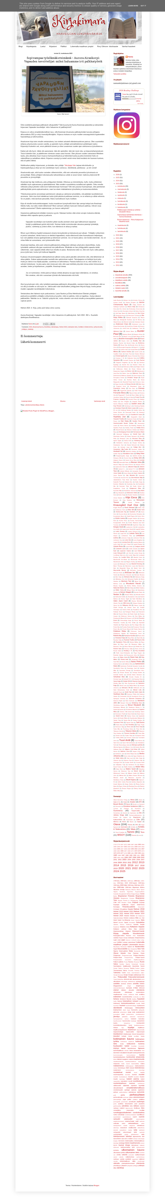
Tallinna (120, 968)
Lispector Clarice (125, 551)
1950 (132, 849)
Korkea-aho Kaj (121, 512)
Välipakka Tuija (120, 764)
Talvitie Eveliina (137, 720)
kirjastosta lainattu (121, 275)
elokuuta (121, 198)
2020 (118, 241)
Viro (143, 975)
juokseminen (130, 1014)
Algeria (115, 891)
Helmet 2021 (139, 911)
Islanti (119, 920)
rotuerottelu (130, 1110)
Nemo (124, 821)
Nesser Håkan (129, 594)
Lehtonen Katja (126, 538)
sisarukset (123, 1127)
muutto (115, 1079)
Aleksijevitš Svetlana (126, 319)
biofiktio (142, 983)
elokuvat (141, 988)
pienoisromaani (138, 1097)
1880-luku (137, 881)
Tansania (126, 968)
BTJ (140, 802)
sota (135, 1130)
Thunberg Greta (128, 729)
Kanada (136, 924)
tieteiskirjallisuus (139, 1141)
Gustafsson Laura (136, 414)
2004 (129, 860)
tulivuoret (116, 1147)
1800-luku (123, 881)
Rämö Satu (134, 657)
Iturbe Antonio (129, 464)
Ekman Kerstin (131, 384)
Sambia (121, 964)
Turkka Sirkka (120, 737)
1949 (128, 849)
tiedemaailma (129, 1141)
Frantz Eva (138, 397)
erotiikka (141, 994)
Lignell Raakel (138, 544)
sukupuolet (116, 1132)
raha (131, 1106)
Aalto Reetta (117, 300)
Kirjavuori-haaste (138, 931)
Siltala (133, 829)
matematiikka (135, 1063)
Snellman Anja (118, 694)
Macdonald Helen (136, 559)
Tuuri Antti (124, 740)
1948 (125, 849)
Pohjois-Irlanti (117, 957)
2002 (120, 860)
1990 (134, 855)
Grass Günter (117, 412)
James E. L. (122, 469)
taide (142, 1134)
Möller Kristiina (140, 588)
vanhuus (116, 1159)
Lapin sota (116, 940)
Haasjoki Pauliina (118, 419)
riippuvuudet (129, 1108)
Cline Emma (140, 356)
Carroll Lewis (138, 351)
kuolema (141, 1044)
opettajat (127, 1090)
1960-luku (137, 885)
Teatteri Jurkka (139, 968)
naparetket (116, 1081)
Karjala (142, 924)
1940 (139, 846)
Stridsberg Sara (137, 703)
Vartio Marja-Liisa (132, 753)
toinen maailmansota (132, 1143)
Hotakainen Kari (118, 445)
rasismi (142, 1106)
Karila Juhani (137, 486)
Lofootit (133, 940)
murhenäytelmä (118, 1074)
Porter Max (116, 627)
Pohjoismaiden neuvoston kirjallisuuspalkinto (128, 959)
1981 (132, 853)
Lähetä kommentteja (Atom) (34, 405)
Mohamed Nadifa (133, 579)
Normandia (137, 951)
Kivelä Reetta (133, 502)
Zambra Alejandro (136, 782)
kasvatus (141, 1019)
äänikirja (30, 329)
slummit (115, 1130)
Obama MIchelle (136, 601)
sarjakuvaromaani (118, 1121)
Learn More (133, 6)
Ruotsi (142, 962)
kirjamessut (132, 1030)
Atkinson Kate (117, 331)
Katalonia (116, 927)
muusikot (136, 1077)
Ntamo (132, 821)
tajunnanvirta (137, 1136)
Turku (128, 972)
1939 (135, 846)
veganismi (135, 1159)
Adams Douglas (131, 302)
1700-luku (116, 881)
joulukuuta (121, 186)
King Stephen (127, 500)
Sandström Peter (118, 668)
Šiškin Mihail (117, 790)
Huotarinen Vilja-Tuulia (120, 449)
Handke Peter (137, 421)
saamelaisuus (127, 1117)
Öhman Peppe (126, 788)
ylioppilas (130, 1165)
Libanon (128, 940)
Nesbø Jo (117, 594)
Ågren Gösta (123, 786)
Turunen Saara (131, 737)
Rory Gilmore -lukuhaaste (107, 46)
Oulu (129, 953)
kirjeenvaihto (130, 1032)
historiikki (141, 1001)
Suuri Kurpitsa (120, 832)
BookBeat (47, 327)
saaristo (141, 1117)
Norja (131, 951)
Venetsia (120, 975)
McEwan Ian (130, 572)
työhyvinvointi (98, 327)
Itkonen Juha (136, 462)
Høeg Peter (140, 453)
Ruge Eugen (138, 653)
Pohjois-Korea (129, 957)
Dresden (123, 902)
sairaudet (116, 1119)
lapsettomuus (132, 1048)
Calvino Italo (124, 349)
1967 (125, 851)
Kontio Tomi (141, 509)
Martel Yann (138, 568)
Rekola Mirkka (134, 642)
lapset (123, 1048)
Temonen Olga (119, 726)
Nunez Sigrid (125, 599)
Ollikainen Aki (126, 605)
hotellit (138, 1003)
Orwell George (118, 607)
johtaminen (123, 1012)
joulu (133, 1012)
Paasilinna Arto (137, 609)
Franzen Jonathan (119, 399)
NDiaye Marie (131, 590)
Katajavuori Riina (135, 488)
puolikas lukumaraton (125, 1103)
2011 (129, 862)
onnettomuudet (118, 1090)
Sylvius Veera (131, 716)
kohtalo (124, 1036)
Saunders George (125, 670)
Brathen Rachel (118, 343)
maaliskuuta (122, 225)
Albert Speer (140, 889)
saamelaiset (117, 1117)
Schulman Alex (119, 677)
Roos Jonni (138, 648)
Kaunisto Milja (117, 490)
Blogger (96, 1185)
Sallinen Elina (129, 664)
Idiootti (125, 813)
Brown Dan (124, 345)
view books (140, 103)
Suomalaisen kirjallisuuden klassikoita (126, 966)
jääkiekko (125, 1016)
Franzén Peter (132, 399)
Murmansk (124, 946)
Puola (126, 962)
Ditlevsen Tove (137, 373)
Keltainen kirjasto (137, 927)
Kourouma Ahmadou (136, 514)
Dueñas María (131, 379)
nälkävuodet (117, 1085)
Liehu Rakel (127, 544)
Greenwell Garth (130, 412)
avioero (129, 983)
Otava (116, 824)
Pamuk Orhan (123, 614)
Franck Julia (129, 397)
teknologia (141, 1138)
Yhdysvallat (122, 977)
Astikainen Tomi (137, 328)
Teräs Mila (116, 729)
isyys (128, 1010)
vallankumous (130, 1157)
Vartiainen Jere (119, 753)
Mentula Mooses (139, 575)
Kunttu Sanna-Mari (136, 520)
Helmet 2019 (118, 911)
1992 (142, 855)
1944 (115, 849)
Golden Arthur (138, 410)
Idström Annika (137, 455)
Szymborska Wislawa (136, 718)
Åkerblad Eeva (133, 786)
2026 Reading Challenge (129, 90)
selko (142, 1123)
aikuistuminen (137, 979)
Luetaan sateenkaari (128, 942)
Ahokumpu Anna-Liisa (135, 309)
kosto (142, 1036)
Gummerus (118, 811)
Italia (142, 920)
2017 (118, 250)
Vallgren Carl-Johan (131, 749)
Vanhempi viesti (99, 401)
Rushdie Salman (118, 655)
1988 (127, 855)
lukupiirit (130, 1052)
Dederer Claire (137, 364)
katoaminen (140, 1021)
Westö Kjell (137, 771)
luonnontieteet (131, 1055)
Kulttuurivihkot (117, 819)
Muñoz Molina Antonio (134, 586)
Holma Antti (127, 440)
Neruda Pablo (138, 592)
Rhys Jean (124, 644)
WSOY (121, 835)
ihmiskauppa (129, 1008)
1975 (115, 853)
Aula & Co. (116, 802)
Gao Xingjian (125, 401)
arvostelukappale (121, 278)
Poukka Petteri (126, 627)
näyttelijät (141, 1085)
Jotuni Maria (127, 473)
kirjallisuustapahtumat (120, 1030)
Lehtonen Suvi (117, 540)
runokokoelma (138, 1112)
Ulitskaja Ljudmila (136, 745)
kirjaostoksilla (140, 1030)
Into (140, 813)
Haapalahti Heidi (136, 417)
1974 (142, 851)
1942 (142, 846)
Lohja (138, 940)
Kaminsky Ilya (131, 484)
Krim (134, 935)
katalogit (133, 1021)
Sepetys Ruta (138, 679)
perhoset (126, 1097)
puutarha (141, 1103)
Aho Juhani (122, 309)
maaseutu (116, 1063)
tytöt (133, 1147)
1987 (123, 855)
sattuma (142, 1121)
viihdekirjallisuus (125, 1161)
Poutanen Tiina (137, 627)
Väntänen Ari (132, 764)
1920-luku (141, 883)
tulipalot (142, 1145)
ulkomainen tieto (132, 1152)
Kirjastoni (53, 46)
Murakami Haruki (133, 583)
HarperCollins (135, 810)
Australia (116, 894)
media (115, 1068)
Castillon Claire (117, 354)
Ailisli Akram (131, 313)
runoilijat (141, 1110)
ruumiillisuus (140, 1114)
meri (127, 1068)
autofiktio (116, 984)
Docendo (118, 806)
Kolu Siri (131, 510)
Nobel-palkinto (123, 951)
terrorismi (121, 1141)
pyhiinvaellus (117, 1106)
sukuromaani (127, 1132)
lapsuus (141, 1048)
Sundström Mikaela (131, 709)
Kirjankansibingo (118, 931)
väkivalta (116, 1163)
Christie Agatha (120, 356)
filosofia (129, 999)
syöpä (126, 1134)
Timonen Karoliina (129, 733)
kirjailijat (131, 1027)
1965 (121, 851)
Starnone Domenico (135, 698)
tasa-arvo (125, 1138)
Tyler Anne (116, 742)
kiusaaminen (140, 1034)
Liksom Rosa (118, 546)
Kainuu (122, 924)
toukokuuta (122, 207)
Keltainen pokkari (119, 929)
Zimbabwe (120, 979)
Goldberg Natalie (126, 410)
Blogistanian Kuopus (127, 898)
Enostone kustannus (130, 806)
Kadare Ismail (137, 479)
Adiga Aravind (137, 304)
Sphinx (142, 829)
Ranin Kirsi (141, 635)
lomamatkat (137, 1050)
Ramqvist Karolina (129, 635)
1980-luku (120, 887)
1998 (134, 857)
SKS (136, 824)
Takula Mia (127, 720)
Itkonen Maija (117, 464)
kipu (123, 1027)
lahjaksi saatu (120, 288)
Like (138, 819)
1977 (121, 853)
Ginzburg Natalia (139, 406)
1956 (139, 849)
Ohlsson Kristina (137, 603)
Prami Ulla (116, 629)
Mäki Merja (130, 588)
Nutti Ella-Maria (137, 599)
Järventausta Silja (136, 477)
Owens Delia (126, 609)
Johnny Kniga (118, 815)
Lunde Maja (132, 555)
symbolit (142, 1132)
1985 (115, 855)
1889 (139, 844)
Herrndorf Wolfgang (123, 434)
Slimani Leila (137, 690)
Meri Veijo (118, 577)
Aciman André (117, 302)
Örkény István (138, 788)
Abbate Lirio (127, 300)
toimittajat (122, 1143)
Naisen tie (130, 946)
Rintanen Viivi (117, 646)
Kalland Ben (128, 482)
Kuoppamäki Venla (119, 522)
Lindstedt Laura (121, 548)
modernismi (117, 1070)
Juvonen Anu (125, 477)
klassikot (116, 1036)
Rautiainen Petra (121, 642)
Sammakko (124, 827)
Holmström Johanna (122, 442)
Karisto (115, 817)
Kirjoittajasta (31, 46)
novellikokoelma (138, 1081)
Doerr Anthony (138, 375)
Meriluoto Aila (128, 577)
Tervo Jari (130, 726)
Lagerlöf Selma (139, 529)
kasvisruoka (126, 1021)
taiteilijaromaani (119, 1136)
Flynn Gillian (135, 395)
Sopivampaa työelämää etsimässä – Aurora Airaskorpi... (130, 215)
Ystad (115, 979)
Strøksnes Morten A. (135, 707)
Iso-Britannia (126, 920)
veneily (115, 1161)
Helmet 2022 (118, 913)
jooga (129, 1012)
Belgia (133, 894)
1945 (118, 849)
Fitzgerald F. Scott (123, 395)
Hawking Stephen (136, 425)
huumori (122, 1005)
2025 (118, 177)
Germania (138, 808)
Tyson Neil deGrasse (128, 742)
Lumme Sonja (138, 553)
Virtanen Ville (138, 760)
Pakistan (135, 953)
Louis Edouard (118, 553)
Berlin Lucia (127, 336)
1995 (122, 857)
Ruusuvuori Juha (131, 655)
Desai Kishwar (136, 369)
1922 (125, 846)
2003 (124, 859)
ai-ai (140, 835)
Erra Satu (132, 388)
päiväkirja (125, 1106)
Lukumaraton (133, 944)
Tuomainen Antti (139, 735)
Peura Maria (138, 620)
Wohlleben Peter (118, 780)
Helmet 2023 (63, 327)
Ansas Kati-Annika (118, 326)
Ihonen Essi (127, 458)
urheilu (119, 1154)
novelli (130, 1081)
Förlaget (126, 808)
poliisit (129, 1099)
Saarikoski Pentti (137, 659)
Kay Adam (141, 490)
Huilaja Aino (137, 447)
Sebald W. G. (128, 679)
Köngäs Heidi (118, 527)
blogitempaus (140, 986)
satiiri (137, 1121)
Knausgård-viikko (118, 935)
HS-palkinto (123, 909)
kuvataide (141, 1046)
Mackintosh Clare (118, 561)
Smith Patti (128, 692)
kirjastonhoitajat (118, 1032)
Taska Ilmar (119, 724)
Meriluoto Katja (139, 577)
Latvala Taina (134, 533)
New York (141, 949)
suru (135, 1132)
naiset (142, 1079)
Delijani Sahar (140, 366)
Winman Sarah (118, 777)
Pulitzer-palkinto (118, 962)
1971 (132, 851)
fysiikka (134, 999)
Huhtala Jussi (125, 447)
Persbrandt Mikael (118, 618)
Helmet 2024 (139, 913)
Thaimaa (136, 970)
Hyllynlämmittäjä (118, 918)
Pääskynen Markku (119, 633)
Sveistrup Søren (139, 711)
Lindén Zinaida (133, 548)
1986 (119, 855)
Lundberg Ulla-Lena (119, 555)
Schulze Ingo (117, 679)
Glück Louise (132, 408)
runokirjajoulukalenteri (122, 1112)
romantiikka (117, 1110)
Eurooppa (116, 907)
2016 (118, 253)
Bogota (120, 900)
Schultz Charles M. (135, 677)
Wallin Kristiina (128, 767)
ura (114, 1154)
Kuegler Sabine (132, 518)
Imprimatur (133, 813)
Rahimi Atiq (117, 635)
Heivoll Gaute (120, 429)
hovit (142, 1003)
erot (136, 994)
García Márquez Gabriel (120, 403)
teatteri (130, 1138)
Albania (133, 889)
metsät (132, 1068)
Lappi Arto (123, 533)
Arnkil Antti (126, 328)
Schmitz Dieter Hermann (134, 674)
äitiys (115, 1168)
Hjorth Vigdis (117, 440)
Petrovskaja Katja (125, 620)
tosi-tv (115, 1145)
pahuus (115, 1092)
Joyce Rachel (117, 475)
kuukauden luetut (121, 1046)
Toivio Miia (141, 733)
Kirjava (125, 817)
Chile (115, 902)
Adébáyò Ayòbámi (119, 306)
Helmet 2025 (118, 916)
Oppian (139, 821)
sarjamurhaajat (129, 1121)
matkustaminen (139, 1066)
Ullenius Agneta (118, 747)
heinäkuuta (122, 201)
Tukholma (116, 973)
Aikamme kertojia (119, 889)
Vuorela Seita (140, 762)
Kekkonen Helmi (132, 492)
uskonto (124, 1155)
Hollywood (141, 915)
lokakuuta (121, 192)
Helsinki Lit (133, 915)
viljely (133, 1161)
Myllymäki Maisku (119, 588)
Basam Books (118, 804)
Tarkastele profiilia (119, 74)
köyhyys (116, 1048)
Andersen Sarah (139, 322)
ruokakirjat (121, 1114)
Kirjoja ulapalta (121, 933)
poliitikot (135, 1099)
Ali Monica (138, 319)
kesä (130, 1025)
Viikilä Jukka (120, 758)
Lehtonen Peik (137, 538)
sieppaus (132, 1125)
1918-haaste (133, 883)
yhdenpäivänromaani (128, 1163)
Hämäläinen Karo (128, 453)
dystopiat (129, 988)
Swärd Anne (120, 716)
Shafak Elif (126, 681)
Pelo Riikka (138, 616)
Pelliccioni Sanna (126, 616)
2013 (118, 262)
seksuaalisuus (133, 1123)
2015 (118, 256)
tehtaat (135, 1138)
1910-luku (120, 883)
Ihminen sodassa (129, 918)
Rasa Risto (131, 638)
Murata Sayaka (118, 586)
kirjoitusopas (127, 1034)
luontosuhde (130, 1057)
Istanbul (137, 920)
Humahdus (116, 813)
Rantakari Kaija (120, 638)
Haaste (130, 909)
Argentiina (130, 891)
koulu (122, 1044)
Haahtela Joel (119, 417)
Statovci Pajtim (117, 700)
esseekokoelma (127, 997)
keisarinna (127, 1023)
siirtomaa (116, 1127)
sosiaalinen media (126, 1130)
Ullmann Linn (129, 747)
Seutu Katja (117, 681)
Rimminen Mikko (136, 644)
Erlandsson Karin (135, 386)
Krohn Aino (141, 516)
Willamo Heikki (132, 773)
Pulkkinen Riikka (119, 631)
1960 (115, 851)
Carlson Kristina (126, 351)
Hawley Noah (129, 427)
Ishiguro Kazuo (118, 460)
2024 (118, 181)
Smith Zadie (138, 692)
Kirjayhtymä (137, 817)
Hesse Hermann (132, 436)
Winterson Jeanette (134, 777)
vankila (122, 1159)
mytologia (122, 1079)
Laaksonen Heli (130, 527)
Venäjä (125, 975)
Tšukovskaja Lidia (124, 745)
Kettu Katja (121, 495)
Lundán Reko (125, 557)
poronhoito (124, 1101)
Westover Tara (125, 771)
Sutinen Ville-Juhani (126, 711)
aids (131, 979)
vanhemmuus (140, 1157)
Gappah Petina (137, 401)
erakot (125, 994)
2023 (118, 184)
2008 (115, 863)
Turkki (124, 972)
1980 (128, 853)
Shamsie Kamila (137, 681)
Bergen (137, 894)
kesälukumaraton (139, 1025)
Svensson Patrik (120, 714)
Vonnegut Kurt (117, 762)
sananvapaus (140, 1119)
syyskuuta (121, 195)
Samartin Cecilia (137, 666)
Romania (136, 962)
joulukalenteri (140, 1012)
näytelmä (134, 1085)
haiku (115, 1001)
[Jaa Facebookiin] (51, 324)
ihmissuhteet (139, 1008)
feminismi (123, 999)
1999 (138, 857)
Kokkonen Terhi (120, 509)
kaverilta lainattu (121, 291)
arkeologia (124, 981)
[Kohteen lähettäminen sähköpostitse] (44, 324)
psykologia (140, 1102)
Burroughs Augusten (125, 347)
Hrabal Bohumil (132, 445)
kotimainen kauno (123, 1038)
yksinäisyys (117, 1165)
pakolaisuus (132, 1092)
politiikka (141, 1099)
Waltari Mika (139, 767)
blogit (129, 986)
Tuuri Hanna (138, 740)
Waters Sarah (131, 769)
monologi (141, 1070)
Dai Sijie (133, 362)
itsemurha (134, 1010)
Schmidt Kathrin (118, 674)
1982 (135, 853)
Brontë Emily (131, 343)
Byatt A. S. (137, 347)
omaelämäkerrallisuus (135, 1088)
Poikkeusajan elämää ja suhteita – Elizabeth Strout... (129, 211)
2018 (118, 247)
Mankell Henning (136, 564)
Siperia (128, 964)
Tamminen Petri (118, 722)
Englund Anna (121, 386)
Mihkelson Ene (120, 579)
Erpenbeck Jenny (119, 388)
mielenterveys (139, 1068)
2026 (118, 174)
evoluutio (136, 997)
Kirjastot (128, 931)
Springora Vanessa (119, 698)
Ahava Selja (131, 306)
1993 (115, 857)
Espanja (141, 902)
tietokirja (115, 1143)
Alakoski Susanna (131, 317)
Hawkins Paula (117, 427)
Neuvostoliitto (122, 949)
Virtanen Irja (117, 760)
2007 (142, 860)
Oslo (142, 951)
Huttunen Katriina (131, 451)
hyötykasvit (140, 1005)
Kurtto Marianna (133, 522)
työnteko (116, 1150)
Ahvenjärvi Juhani (127, 311)
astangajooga (140, 981)
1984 (142, 853)
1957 (142, 849)
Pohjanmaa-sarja (127, 955)
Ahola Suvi (116, 311)
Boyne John (125, 341)
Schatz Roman (124, 672)
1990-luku (128, 887)
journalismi (116, 1014)
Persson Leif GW (131, 618)
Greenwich (141, 907)
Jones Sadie (117, 473)
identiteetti (117, 1008)
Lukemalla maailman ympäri (81, 46)
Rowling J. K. (128, 650)
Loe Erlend (138, 551)
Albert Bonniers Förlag (120, 800)
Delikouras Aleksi (121, 369)
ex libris (141, 997)
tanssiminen (117, 1138)
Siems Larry (123, 685)
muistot (128, 1072)
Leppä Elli (116, 542)
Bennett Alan (117, 336)
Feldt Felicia (138, 390)
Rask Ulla (139, 638)
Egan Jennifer (120, 384)
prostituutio (132, 1101)
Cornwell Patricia (128, 360)
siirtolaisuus (140, 1125)
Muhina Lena (117, 583)
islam (124, 1010)
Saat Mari (116, 661)
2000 (142, 857)
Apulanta (122, 891)
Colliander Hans (132, 358)
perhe (123, 1095)
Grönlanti (116, 909)
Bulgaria (141, 900)
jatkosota (116, 1012)
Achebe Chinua (137, 300)
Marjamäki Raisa (125, 568)
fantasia (116, 999)
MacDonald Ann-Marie (120, 559)
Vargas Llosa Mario (138, 751)
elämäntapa (54, 327)
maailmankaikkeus (130, 1061)
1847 (121, 844)
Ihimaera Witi (117, 458)
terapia (115, 1141)
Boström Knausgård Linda (128, 339)
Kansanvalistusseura (135, 815)
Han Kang (125, 421)
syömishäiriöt (117, 1134)
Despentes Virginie (119, 371)
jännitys (116, 1016)
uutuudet (131, 1154)
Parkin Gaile (133, 614)
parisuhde (140, 1092)
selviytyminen (117, 1125)
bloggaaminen (117, 986)
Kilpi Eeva (131, 497)
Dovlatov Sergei (132, 377)
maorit (128, 1063)
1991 (138, 855)
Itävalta (121, 922)
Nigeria (115, 951)
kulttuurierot (131, 1044)
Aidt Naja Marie (120, 313)
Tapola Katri (129, 722)
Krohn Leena (120, 518)
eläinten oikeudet (127, 990)
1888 (135, 844)
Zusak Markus (117, 784)
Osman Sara (131, 607)
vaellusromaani (139, 1154)
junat (123, 1014)
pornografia (116, 1101)
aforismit (126, 979)
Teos (142, 832)
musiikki (141, 1074)
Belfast (129, 894)
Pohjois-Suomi (139, 957)
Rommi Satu (117, 648)
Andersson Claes (122, 324)
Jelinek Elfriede (124, 471)
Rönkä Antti (124, 659)
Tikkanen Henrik (118, 731)
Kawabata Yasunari (130, 490)
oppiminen (141, 1090)
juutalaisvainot (140, 1014)
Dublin (129, 902)
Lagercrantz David (127, 529)
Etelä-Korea (140, 904)
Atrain (140, 800)
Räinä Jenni (123, 657)
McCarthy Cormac (136, 570)
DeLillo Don (125, 364)
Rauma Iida (140, 640)
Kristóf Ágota (131, 516)
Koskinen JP (134, 512)
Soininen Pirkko (132, 694)
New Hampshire (132, 949)
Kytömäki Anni (125, 525)
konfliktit (136, 1036)
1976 (118, 853)
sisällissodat (132, 1127)
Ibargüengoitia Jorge (122, 455)
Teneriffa (130, 970)
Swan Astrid (131, 714)
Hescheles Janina (118, 436)
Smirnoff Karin (117, 692)
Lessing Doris (126, 542)
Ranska (130, 962)
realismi (122, 1108)
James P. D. (132, 469)
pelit (114, 1095)
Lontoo (119, 942)
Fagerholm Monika (125, 390)
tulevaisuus (134, 1145)
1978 (125, 853)
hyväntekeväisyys (131, 1005)
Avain (125, 802)
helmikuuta (122, 228)
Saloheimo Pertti (125, 666)
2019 (118, 244)
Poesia (130, 824)
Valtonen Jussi (125, 751)
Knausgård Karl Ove (125, 505)
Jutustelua (140, 922)
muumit (130, 1077)
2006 (138, 860)
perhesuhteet (137, 1094)
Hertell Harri (137, 434)
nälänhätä (126, 1085)
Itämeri (115, 922)
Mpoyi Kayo (138, 581)
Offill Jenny (126, 603)
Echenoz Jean (139, 382)
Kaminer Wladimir (118, 484)
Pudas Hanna (138, 629)
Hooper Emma (137, 442)
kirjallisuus (141, 1027)
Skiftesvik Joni (137, 687)
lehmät (127, 1050)
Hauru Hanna (124, 425)
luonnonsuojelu (118, 1055)
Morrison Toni (126, 581)
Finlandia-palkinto (128, 907)
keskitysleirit (140, 1023)
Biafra (115, 896)
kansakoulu (141, 1016)
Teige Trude (140, 724)
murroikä (127, 1074)
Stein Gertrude (129, 700)
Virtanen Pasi (127, 760)
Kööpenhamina (139, 938)
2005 (133, 860)
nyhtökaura (141, 1083)
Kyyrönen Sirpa (137, 525)
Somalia (142, 964)
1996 (126, 857)
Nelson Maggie (125, 592)
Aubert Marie (130, 331)
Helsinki (126, 915)
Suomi (142, 966)
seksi (123, 1123)
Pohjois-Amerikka (138, 955)
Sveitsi (115, 968)
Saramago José (132, 668)
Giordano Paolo (120, 408)
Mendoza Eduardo (125, 575)
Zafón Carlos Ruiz (123, 782)
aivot (143, 979)
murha (142, 1072)
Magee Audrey (130, 561)
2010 (125, 862)
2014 (118, 259)
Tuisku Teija (128, 735)
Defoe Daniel (117, 366)
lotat (143, 1050)
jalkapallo (141, 1010)
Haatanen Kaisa (132, 419)
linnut (131, 1050)
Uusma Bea (138, 747)
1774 (118, 844)
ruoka (115, 1114)
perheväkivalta (118, 1097)
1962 (118, 851)
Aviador (132, 802)
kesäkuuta (121, 204)
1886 (128, 844)
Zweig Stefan (129, 784)
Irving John (138, 458)
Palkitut (64, 46)
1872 (125, 844)
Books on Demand (138, 804)
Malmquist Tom (124, 564)
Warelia (134, 835)
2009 (120, 862)
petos (131, 1097)
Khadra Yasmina (133, 495)
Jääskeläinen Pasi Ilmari (121, 479)
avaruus (123, 983)
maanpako (141, 1061)
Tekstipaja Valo (70, 165)
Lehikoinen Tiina (126, 535)
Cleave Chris (131, 356)
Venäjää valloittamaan (135, 975)
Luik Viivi (128, 553)
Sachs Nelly (125, 661)
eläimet (116, 990)
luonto (141, 1055)
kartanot (133, 1019)
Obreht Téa (116, 603)
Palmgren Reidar (130, 612)
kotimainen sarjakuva (127, 1041)
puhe (115, 1103)
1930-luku (116, 885)
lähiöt (115, 1059)
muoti (135, 1072)
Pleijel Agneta (125, 625)
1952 (135, 849)
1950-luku (131, 885)
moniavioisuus (130, 1070)
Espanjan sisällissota (120, 904)
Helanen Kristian (132, 429)
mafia (122, 1063)
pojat (124, 1099)
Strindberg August (119, 705)
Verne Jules (127, 756)
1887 (132, 844)
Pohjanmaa (116, 955)
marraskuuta (122, 189)
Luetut (42, 46)
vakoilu (121, 1157)
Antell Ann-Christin (132, 326)
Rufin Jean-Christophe (123, 653)
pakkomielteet (123, 1092)
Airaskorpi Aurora (38, 327)
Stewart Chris (124, 703)
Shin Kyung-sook (130, 683)
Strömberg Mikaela (119, 707)
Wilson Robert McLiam (135, 775)
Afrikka (142, 887)
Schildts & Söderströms (85, 327)
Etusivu (62, 401)
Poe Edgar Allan (137, 625)
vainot (115, 1157)
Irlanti (115, 920)
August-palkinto (139, 891)
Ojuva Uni (116, 605)
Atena (132, 800)
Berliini (142, 894)
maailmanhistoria (118, 1061)
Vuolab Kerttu (129, 762)
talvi (143, 1136)
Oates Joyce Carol (120, 601)
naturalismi (124, 1081)
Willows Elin (122, 775)
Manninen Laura (130, 566)
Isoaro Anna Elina (131, 460)
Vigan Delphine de (138, 756)
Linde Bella (129, 546)
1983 (139, 853)
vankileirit (128, 1159)
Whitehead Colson (119, 773)
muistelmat (117, 1072)
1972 (135, 851)
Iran (143, 918)
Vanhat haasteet (128, 46)
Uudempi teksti (26, 401)
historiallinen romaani (130, 1001)
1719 (115, 844)
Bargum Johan (138, 334)
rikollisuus (137, 1108)
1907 (121, 846)
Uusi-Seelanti (135, 972)
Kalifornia (129, 924)
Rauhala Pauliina (129, 640)
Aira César (141, 313)
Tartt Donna (140, 722)
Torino (142, 970)
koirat (130, 1036)
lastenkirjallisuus (118, 1050)
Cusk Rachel (140, 360)
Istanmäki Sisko (124, 462)
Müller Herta (119, 590)
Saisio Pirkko (136, 661)
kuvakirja (134, 1046)
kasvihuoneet (117, 1021)
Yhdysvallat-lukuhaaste (136, 977)
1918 (126, 883)
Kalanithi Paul (117, 482)
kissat (134, 1034)
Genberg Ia (128, 406)
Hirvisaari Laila (124, 438)
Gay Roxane (117, 406)
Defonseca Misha (128, 366)
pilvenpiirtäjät (117, 1099)
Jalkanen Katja (132, 466)
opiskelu (133, 1090)
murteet (134, 1074)
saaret (135, 1117)
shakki (125, 1125)
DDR (119, 902)
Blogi (21, 46)
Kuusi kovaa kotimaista (126, 938)
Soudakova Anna (137, 696)
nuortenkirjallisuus (119, 1083)
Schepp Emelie (137, 672)
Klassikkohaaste (138, 933)
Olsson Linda (138, 605)
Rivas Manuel (129, 646)
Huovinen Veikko (136, 449)
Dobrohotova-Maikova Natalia (122, 375)
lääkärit (119, 1059)
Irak (140, 918)
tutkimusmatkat (125, 1147)
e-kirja (135, 988)
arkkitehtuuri (131, 981)
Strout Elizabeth (134, 705)
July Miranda (130, 475)
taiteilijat (129, 1136)
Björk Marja (136, 336)
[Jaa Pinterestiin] (54, 324)
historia (119, 1001)
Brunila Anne (134, 345)
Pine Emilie (132, 622)
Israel (132, 920)
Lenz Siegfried (138, 540)
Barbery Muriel (127, 334)
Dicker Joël (130, 371)
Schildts (133, 827)
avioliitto (136, 984)
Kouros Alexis (123, 514)
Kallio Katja (138, 482)
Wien (114, 977)
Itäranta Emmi (140, 464)
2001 (115, 860)
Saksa (115, 964)
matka (142, 1063)
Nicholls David (140, 594)
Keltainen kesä (124, 927)
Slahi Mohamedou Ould (121, 690)
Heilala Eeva (140, 427)
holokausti (116, 1003)
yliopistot (124, 1165)
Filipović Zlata (133, 393)
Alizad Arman (117, 322)
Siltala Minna (133, 685)
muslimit (115, 1077)
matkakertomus (118, 1066)
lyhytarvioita (140, 1057)
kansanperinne (117, 1019)
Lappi (123, 940)
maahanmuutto (139, 1059)
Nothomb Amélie (120, 596)
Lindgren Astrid (139, 546)
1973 (139, 851)
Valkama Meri (117, 749)
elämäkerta (140, 990)
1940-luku (123, 885)
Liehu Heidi (116, 544)
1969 (128, 851)
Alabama (128, 889)
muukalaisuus (123, 1077)
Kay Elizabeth (120, 492)
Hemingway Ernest (125, 432)
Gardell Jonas (136, 404)
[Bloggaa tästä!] (46, 324)
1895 (115, 846)
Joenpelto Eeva (137, 471)
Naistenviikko (139, 947)
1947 (121, 849)
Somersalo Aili (124, 696)
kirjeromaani (140, 1032)
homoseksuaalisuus (128, 1003)
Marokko (141, 944)
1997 (130, 857)
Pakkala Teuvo (117, 612)
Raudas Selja (117, 640)
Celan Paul (128, 354)
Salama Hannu (117, 664)
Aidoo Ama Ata (139, 311)
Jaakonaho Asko (120, 466)
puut (135, 1103)
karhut (127, 1019)
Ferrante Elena (119, 393)
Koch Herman (130, 507)
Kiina (130, 929)
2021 (118, 238)
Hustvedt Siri (118, 451)
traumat (121, 1145)
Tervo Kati (139, 726)
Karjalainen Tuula (119, 488)
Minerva (115, 821)
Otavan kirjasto (119, 953)
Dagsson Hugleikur (122, 362)
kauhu (115, 1023)
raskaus (116, 1108)
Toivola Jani (119, 735)
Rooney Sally (128, 648)
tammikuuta (122, 231)
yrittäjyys (24, 329)
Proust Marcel (126, 629)
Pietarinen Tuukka (119, 622)
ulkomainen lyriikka (119, 1152)
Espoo (133, 904)
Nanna (130, 57)
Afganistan (135, 887)
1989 (130, 855)
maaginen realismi (127, 1059)
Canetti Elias (134, 349)
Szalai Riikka (123, 718)
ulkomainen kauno (133, 1150)
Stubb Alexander (118, 709)
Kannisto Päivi (124, 486)
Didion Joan (126, 373)
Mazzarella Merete (119, 570)
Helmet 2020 (128, 911)
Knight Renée (117, 507)
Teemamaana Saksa (120, 970)
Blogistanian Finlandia (126, 896)
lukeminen (116, 1052)
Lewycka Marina (137, 542)
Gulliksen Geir (124, 414)
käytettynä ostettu (121, 280)
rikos (142, 1108)
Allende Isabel (128, 322)
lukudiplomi (123, 1052)
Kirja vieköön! (139, 929)
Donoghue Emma (118, 377)
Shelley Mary (117, 683)
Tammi (130, 832)
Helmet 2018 (139, 909)
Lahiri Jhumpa (120, 531)
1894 (142, 844)
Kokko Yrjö (141, 507)
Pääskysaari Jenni (136, 633)
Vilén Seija (139, 758)
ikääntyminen (117, 1010)
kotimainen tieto (72, 327)
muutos (142, 1077)
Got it (143, 6)
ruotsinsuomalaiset (130, 1114)
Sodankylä (135, 964)
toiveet (142, 1143)
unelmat (142, 1152)
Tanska (132, 968)
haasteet (140, 999)
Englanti (135, 902)
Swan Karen (140, 714)
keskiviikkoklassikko (119, 1025)
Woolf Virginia (131, 780)
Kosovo (128, 935)
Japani (126, 922)
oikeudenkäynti (118, 1088)
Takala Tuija (117, 720)
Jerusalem (132, 922)
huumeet (116, 1005)
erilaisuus (131, 994)
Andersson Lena (137, 324)
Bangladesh (122, 894)
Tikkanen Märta (130, 731)
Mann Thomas (117, 566)
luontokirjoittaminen (119, 1057)
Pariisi (142, 953)
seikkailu (116, 1123)
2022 (30, 327)
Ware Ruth (119, 769)
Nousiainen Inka (133, 596)
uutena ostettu (120, 285)
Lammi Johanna (133, 531)
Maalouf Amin (138, 557)
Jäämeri (115, 924)
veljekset (141, 1159)
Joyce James (138, 473)
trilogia (127, 1145)
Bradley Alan (137, 341)
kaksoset (132, 1016)
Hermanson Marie (138, 432)
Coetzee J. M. (120, 358)
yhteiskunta (140, 1163)
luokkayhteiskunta (138, 1052)
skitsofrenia (141, 1127)
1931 (132, 846)
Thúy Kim (139, 729)
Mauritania (116, 946)
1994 (118, 857)
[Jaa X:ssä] (49, 324)
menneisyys (121, 1068)
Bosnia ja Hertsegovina (130, 900)
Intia (136, 918)
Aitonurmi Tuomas (133, 315)
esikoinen (117, 997)
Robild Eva (139, 646)
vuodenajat (141, 1161)
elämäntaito (117, 992)
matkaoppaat (129, 1066)
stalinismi (141, 1130)
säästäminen (135, 1134)
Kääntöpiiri (129, 819)
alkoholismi (116, 981)
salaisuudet (128, 1119)
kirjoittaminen (118, 1034)
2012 (118, 265)
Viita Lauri (130, 758)
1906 (118, 846)
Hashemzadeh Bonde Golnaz (123, 423)
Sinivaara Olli (126, 687)
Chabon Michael (139, 354)
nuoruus (132, 1083)
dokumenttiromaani (119, 988)
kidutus (115, 1027)
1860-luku (130, 881)
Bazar (128, 804)
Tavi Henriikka (129, 724)
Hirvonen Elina (137, 438)
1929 (128, 846)
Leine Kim (128, 540)
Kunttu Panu (123, 520)
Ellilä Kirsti (141, 384)
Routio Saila (117, 650)
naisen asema (132, 1079)
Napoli (115, 949)
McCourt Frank (117, 572)
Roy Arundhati (139, 650)
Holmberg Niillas (139, 440)
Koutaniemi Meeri (118, 516)
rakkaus (136, 1106)
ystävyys (141, 1165)
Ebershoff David (128, 382)
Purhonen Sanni (136, 631)
